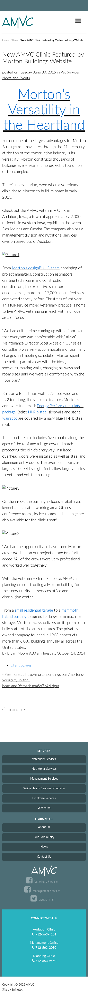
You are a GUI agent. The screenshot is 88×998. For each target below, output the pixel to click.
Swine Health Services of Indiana (44, 788)
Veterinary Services (44, 759)
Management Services (44, 778)
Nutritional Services (44, 768)
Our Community (44, 837)
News (44, 846)
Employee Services (44, 798)
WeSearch (44, 808)
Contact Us (44, 856)
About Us (44, 827)
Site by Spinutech (13, 989)
